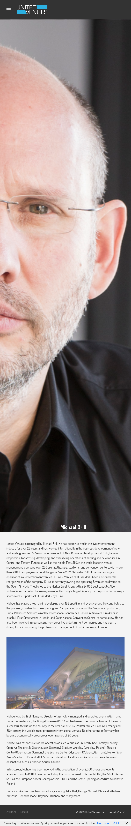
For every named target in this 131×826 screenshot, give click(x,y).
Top (123, 818)
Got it (116, 823)
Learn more (103, 823)
